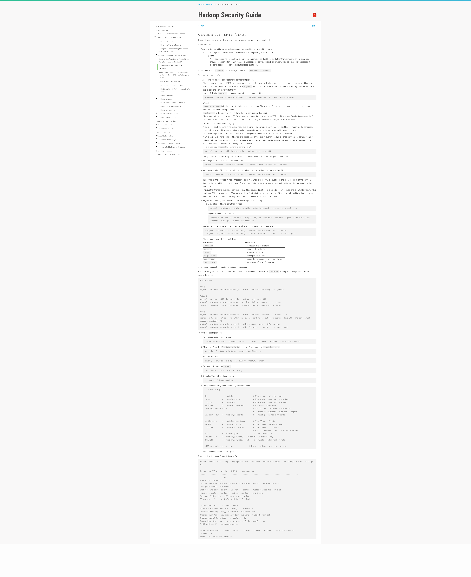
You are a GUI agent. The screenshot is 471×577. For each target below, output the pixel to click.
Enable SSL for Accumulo (166, 117)
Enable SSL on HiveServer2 (167, 110)
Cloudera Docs (205, 4)
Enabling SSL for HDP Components (170, 85)
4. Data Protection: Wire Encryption (168, 37)
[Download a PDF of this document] (314, 15)
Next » (313, 26)
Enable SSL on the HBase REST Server (171, 103)
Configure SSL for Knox (165, 128)
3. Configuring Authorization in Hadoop (170, 34)
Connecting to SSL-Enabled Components (172, 147)
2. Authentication (162, 30)
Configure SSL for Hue (165, 125)
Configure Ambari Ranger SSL (168, 140)
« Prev (201, 26)
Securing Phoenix (163, 132)
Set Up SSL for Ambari (165, 136)
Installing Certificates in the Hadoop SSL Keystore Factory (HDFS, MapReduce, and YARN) (174, 75)
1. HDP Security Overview (165, 26)
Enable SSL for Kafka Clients (167, 114)
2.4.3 (215, 4)
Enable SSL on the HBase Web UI (169, 106)
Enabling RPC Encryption (166, 41)
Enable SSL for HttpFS (165, 95)
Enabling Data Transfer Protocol (169, 45)
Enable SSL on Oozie (164, 99)
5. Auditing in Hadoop (164, 151)
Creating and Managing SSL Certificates (172, 55)
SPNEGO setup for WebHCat (167, 121)
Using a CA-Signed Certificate (169, 81)
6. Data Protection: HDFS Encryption (169, 154)
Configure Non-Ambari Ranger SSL (170, 143)
